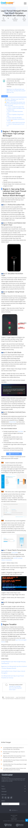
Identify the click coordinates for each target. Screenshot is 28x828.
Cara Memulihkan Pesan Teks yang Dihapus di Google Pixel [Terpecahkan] (15, 765)
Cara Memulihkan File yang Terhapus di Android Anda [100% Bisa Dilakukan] (15, 760)
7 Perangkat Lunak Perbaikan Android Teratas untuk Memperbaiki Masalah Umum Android (14, 769)
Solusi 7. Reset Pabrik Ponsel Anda (16, 122)
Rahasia (14, 816)
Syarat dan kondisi (14, 815)
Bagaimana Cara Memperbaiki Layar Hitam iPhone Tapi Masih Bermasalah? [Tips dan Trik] (16, 91)
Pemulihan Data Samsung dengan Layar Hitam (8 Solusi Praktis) (13, 752)
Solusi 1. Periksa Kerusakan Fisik (16, 106)
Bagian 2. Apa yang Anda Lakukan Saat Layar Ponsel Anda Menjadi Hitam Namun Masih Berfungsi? (15, 103)
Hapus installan (14, 819)
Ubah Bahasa (14, 810)
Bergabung (23, 804)
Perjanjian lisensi (14, 818)
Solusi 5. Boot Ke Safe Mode (15, 117)
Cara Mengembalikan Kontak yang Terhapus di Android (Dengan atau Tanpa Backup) (13, 748)
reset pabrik (15, 552)
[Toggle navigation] (25, 3)
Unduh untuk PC (15, 453)
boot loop (20, 431)
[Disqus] (14, 721)
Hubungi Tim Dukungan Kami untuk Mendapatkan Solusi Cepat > (15, 688)
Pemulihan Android (15, 19)
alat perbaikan (12, 422)
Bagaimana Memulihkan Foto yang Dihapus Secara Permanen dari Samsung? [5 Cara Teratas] (14, 756)
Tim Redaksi (4, 19)
